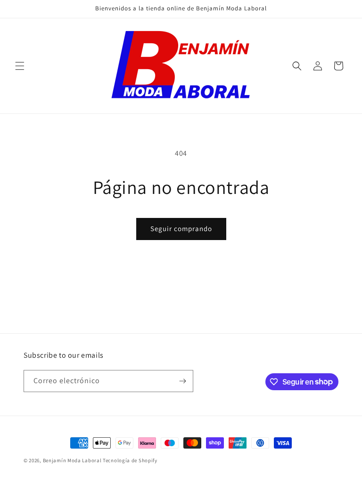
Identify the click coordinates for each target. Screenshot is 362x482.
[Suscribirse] (182, 381)
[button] (19, 66)
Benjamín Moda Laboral (72, 460)
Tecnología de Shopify (130, 460)
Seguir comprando (181, 228)
